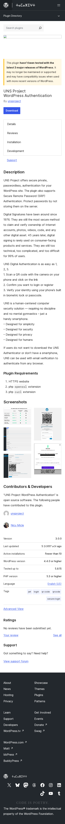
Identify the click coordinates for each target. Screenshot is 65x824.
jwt (29, 591)
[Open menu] (59, 5)
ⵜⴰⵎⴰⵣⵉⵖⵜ (19, 776)
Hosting (8, 695)
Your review (10, 635)
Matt (8, 748)
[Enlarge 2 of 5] (26, 432)
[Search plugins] (40, 27)
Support (12, 160)
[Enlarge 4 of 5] (57, 412)
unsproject (14, 101)
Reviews (12, 133)
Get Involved (42, 712)
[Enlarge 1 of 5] (26, 412)
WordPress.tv (13, 731)
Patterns (39, 701)
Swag (39, 731)
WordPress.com (15, 742)
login (36, 591)
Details (11, 124)
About (7, 683)
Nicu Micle (17, 525)
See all (57, 635)
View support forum (15, 661)
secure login (53, 599)
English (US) (55, 583)
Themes (39, 689)
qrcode (56, 591)
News (7, 689)
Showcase (41, 683)
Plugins (38, 695)
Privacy (8, 701)
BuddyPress (12, 761)
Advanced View (13, 609)
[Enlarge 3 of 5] (26, 458)
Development (15, 151)
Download (12, 110)
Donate (40, 725)
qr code (46, 591)
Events (38, 718)
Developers (10, 725)
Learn (7, 712)
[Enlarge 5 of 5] (57, 448)
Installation (14, 142)
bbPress (10, 754)
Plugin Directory (12, 15)
